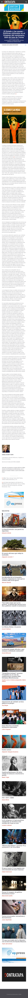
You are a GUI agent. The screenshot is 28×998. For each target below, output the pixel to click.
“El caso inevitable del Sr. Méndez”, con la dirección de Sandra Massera (14, 941)
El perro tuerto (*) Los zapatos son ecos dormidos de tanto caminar (13, 869)
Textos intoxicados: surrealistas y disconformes (13, 917)
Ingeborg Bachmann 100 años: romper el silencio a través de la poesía (13, 773)
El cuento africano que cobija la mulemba (12, 554)
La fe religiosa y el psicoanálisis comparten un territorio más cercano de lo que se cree (13, 821)
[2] (14, 157)
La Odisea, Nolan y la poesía (11, 627)
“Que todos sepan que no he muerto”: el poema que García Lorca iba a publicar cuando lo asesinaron (14, 604)
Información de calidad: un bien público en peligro (13, 702)
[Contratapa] (9, 1)
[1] (15, 93)
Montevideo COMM (17, 994)
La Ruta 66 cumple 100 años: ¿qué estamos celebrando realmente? (13, 650)
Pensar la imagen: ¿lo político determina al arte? (12, 893)
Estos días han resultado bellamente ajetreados (10, 726)
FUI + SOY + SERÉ (8, 798)
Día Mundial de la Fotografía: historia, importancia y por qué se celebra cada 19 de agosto (13, 578)
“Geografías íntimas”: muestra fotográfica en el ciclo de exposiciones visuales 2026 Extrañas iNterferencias (12, 675)
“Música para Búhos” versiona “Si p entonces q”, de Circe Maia (14, 846)
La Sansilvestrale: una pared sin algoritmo (13, 530)
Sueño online (6, 750)
